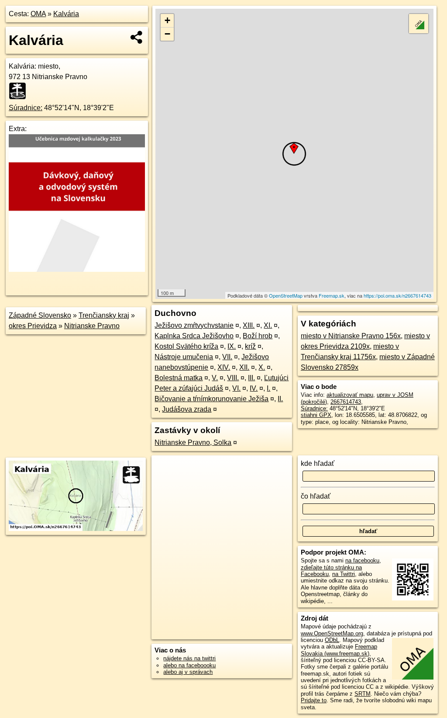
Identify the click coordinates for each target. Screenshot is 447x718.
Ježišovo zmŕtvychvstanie (194, 325)
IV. (254, 388)
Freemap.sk (331, 295)
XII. (244, 367)
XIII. (248, 325)
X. (261, 367)
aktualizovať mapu (350, 395)
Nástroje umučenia (184, 357)
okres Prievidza (33, 326)
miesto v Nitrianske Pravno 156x (351, 336)
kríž (250, 346)
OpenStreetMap (286, 295)
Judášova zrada (186, 409)
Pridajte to (314, 700)
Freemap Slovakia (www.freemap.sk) (339, 649)
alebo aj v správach (188, 672)
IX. (231, 346)
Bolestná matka (179, 378)
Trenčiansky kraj (104, 315)
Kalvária (66, 13)
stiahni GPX (316, 415)
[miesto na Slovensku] (20, 91)
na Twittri (343, 574)
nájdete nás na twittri (189, 658)
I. (268, 388)
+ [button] (167, 20)
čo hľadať (315, 496)
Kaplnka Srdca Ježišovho (194, 336)
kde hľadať (317, 463)
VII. (227, 357)
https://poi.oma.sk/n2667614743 (397, 295)
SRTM (362, 693)
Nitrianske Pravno (92, 326)
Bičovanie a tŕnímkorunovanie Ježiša (211, 398)
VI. (236, 388)
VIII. (233, 378)
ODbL (332, 640)
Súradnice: (25, 107)
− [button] (167, 33)
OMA (38, 13)
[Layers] (418, 23)
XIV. (223, 367)
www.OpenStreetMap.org (332, 633)
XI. (268, 325)
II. (280, 398)
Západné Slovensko (40, 315)
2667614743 (345, 402)
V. (215, 378)
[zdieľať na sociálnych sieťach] (136, 37)
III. (251, 378)
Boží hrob (257, 336)
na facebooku (362, 560)
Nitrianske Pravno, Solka (193, 442)
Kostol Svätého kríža (186, 346)
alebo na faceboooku (189, 665)
